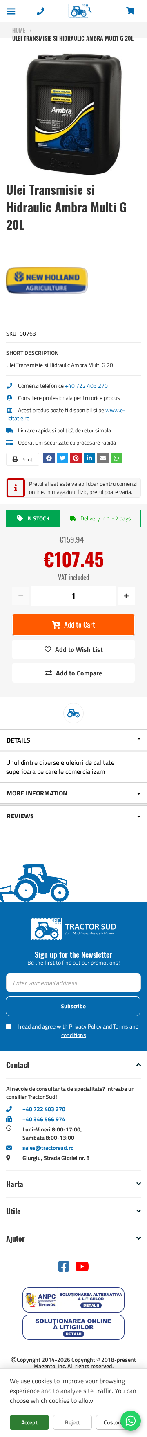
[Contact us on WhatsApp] (130, 1421)
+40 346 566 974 (43, 1119)
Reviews (20, 816)
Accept (29, 1422)
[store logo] (59, 11)
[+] (125, 596)
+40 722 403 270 (86, 385)
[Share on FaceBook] (50, 458)
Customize (116, 1422)
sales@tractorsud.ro (48, 1147)
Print (26, 459)
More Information (37, 793)
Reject (72, 1422)
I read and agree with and (78, 1030)
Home (18, 30)
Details (18, 740)
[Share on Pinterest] (77, 458)
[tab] (73, 740)
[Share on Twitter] (63, 458)
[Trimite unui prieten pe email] (104, 458)
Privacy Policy (85, 1026)
